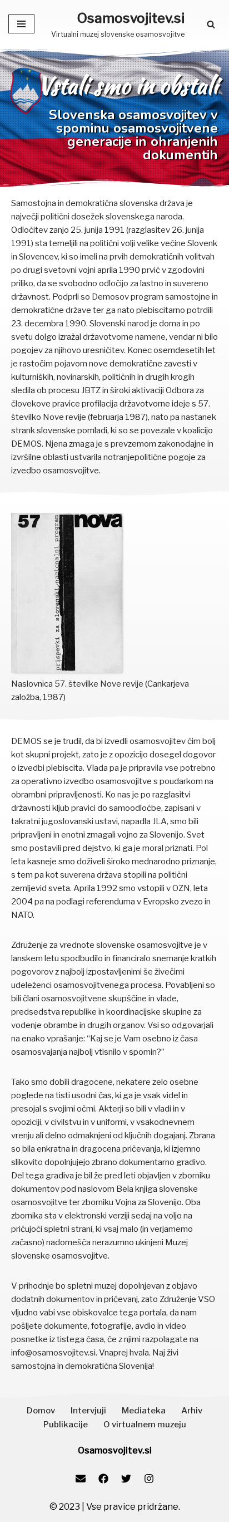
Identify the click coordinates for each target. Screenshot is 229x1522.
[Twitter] (126, 1479)
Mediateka (144, 1411)
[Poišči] (211, 24)
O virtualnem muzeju (144, 1425)
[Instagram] (149, 1479)
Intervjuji (88, 1411)
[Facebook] (103, 1479)
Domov (41, 1411)
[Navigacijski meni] (21, 23)
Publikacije (65, 1425)
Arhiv (191, 1411)
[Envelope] (81, 1479)
